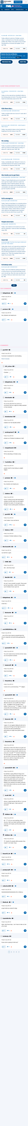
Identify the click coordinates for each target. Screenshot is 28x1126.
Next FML (23, 62)
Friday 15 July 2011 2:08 (9, 745)
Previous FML (6, 62)
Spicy (12, 9)
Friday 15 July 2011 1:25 (8, 370)
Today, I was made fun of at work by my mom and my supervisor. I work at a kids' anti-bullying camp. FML (13, 228)
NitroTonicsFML (7, 546)
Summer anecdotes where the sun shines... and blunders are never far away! (13, 56)
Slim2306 (7, 577)
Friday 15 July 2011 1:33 (8, 420)
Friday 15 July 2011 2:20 (9, 838)
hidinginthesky (7, 293)
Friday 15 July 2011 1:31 (8, 385)
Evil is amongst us (7, 198)
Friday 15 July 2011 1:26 (6, 633)
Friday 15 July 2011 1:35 (8, 435)
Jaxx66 (7, 795)
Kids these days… (7, 108)
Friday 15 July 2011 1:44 (8, 465)
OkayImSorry (8, 680)
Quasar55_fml (6, 853)
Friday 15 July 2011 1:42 (8, 565)
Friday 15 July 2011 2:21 (8, 533)
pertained (5, 309)
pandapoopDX (7, 869)
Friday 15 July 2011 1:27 (8, 616)
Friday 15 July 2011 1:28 (6, 939)
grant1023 (5, 350)
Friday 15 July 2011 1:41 (8, 684)
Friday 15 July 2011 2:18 (8, 818)
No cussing (5, 141)
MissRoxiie (6, 902)
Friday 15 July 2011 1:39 (8, 451)
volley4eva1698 (7, 886)
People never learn (7, 222)
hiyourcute (8, 719)
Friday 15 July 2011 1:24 (6, 296)
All (2, 9)
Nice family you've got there (10, 175)
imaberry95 (8, 665)
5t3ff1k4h (7, 814)
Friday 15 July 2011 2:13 (8, 771)
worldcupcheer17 (9, 432)
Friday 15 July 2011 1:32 (8, 401)
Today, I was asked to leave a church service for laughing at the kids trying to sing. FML (13, 130)
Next (14, 285)
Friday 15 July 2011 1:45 (8, 698)
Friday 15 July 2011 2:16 (8, 799)
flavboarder (8, 612)
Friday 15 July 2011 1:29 (8, 651)
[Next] (19, 952)
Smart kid (5, 240)
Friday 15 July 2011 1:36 (8, 668)
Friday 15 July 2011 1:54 (6, 312)
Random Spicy (20, 9)
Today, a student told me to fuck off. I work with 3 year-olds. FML (14, 114)
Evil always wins (7, 264)
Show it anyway (5, 358)
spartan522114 (9, 648)
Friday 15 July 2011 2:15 (8, 518)
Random (7, 9)
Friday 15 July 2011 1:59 (8, 497)
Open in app (18, 2)
